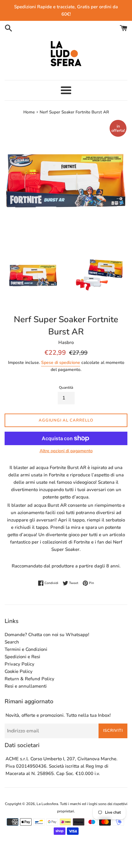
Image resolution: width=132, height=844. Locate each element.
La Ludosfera (47, 803)
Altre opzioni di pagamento (66, 451)
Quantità (66, 387)
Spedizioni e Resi (22, 657)
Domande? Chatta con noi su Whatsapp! (47, 635)
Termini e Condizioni (26, 649)
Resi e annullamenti (26, 686)
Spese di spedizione (60, 362)
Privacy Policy (19, 664)
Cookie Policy (19, 671)
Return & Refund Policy (29, 679)
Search (12, 642)
